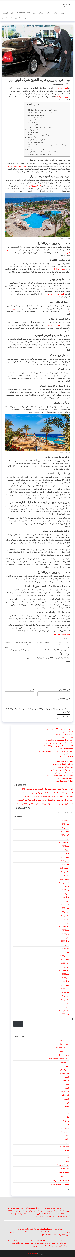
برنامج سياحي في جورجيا (64, 778)
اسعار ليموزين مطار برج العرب (53, 294)
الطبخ (67, 1088)
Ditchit (44, 1032)
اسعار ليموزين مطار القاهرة (18, 166)
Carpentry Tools (63, 1040)
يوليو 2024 (65, 886)
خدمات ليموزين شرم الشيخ (35, 115)
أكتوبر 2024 (65, 875)
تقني (10, 18)
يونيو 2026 (65, 820)
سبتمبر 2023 (64, 923)
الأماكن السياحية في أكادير (60, 1181)
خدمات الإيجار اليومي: (36, 120)
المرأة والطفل (64, 1095)
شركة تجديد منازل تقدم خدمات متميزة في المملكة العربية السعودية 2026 (47, 789)
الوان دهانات (64, 1102)
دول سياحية (65, 1132)
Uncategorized (23, 13)
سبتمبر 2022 (64, 966)
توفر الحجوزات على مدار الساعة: (40, 135)
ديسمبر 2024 (64, 868)
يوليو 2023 (65, 930)
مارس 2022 (65, 985)
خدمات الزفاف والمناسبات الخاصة (40, 154)
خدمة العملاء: (34, 132)
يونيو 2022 (65, 977)
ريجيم (24, 18)
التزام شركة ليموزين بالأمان (38, 140)
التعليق (67, 661)
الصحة (67, 1084)
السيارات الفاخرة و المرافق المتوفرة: (41, 127)
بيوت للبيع (15, 1240)
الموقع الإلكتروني (64, 698)
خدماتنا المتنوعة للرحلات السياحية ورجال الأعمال (45, 152)
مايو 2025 (65, 850)
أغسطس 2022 (63, 970)
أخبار (67, 1066)
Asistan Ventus (50, 1232)
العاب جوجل (65, 1091)
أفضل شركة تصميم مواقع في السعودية (59, 740)
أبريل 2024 (65, 897)
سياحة (48, 13)
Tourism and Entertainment (59, 1059)
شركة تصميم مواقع (33, 1208)
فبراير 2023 (65, 948)
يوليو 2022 (65, 974)
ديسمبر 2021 (64, 996)
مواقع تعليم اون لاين (66, 748)
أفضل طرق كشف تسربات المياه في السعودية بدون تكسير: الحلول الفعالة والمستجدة (43, 796)
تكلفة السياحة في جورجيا (43, 1229)
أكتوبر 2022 (65, 963)
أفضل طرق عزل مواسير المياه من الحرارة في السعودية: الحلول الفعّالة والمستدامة (44, 803)
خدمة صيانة (65, 1128)
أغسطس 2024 (63, 882)
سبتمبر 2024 (64, 879)
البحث (71, 1019)
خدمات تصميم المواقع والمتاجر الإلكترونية (58, 745)
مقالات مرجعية (64, 1176)
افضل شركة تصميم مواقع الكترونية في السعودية (56, 751)
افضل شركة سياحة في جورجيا (46, 1213)
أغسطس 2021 (63, 1010)
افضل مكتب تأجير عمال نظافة (54, 1246)
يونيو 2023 (65, 934)
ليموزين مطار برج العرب (27, 644)
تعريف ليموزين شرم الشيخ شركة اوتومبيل (43, 112)
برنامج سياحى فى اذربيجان (63, 734)
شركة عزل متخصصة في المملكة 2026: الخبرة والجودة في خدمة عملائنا (48, 792)
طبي (12, 13)
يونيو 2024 (65, 890)
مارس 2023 (65, 945)
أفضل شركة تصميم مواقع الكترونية (60, 772)
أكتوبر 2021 (65, 1003)
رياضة (62, 13)
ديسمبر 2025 (64, 828)
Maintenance (64, 1055)
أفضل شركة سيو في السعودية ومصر (60, 775)
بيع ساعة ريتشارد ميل (43, 1216)
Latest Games (64, 1051)
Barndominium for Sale (63, 1032)
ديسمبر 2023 (64, 912)
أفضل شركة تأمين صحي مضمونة (61, 770)
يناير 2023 (65, 952)
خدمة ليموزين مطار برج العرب (28, 642)
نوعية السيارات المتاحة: (37, 125)
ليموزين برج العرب (34, 185)
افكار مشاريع (64, 1073)
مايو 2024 (65, 893)
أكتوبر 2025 (65, 835)
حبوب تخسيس (68, 754)
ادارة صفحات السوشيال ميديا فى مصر (59, 743)
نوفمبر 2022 (64, 959)
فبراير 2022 (65, 988)
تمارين (4, 18)
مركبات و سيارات (63, 1165)
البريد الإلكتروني (64, 689)
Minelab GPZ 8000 (37, 1232)
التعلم (67, 1077)
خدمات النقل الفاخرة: (36, 117)
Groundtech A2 (21, 1232)
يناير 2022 (65, 992)
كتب (67, 1161)
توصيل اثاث (65, 1121)
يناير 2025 (65, 864)
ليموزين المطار (16, 642)
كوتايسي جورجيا (36, 1246)
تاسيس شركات (18, 1211)
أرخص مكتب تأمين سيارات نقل (62, 761)
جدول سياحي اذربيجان (65, 767)
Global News (64, 1044)
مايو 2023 (65, 937)
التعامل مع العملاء (32, 130)
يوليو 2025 (65, 846)
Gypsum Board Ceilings (60, 1048)
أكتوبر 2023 (65, 919)
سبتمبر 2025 (64, 839)
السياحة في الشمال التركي (59, 1184)
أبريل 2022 (65, 981)
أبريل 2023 (65, 941)
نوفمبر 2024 (64, 871)
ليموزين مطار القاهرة (62, 96)
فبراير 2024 (65, 904)
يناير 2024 (65, 908)
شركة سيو (58, 1229)
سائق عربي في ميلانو (47, 1243)
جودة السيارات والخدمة (37, 142)
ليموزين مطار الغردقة (57, 269)
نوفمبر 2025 (64, 831)
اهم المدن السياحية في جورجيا (62, 764)
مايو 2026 (65, 824)
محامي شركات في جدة (26, 1213)
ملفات (66, 3)
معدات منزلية (64, 1168)
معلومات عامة (64, 1172)
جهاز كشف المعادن (28, 1240)
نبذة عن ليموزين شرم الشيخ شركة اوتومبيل (44, 110)
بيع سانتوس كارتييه (58, 1216)
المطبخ (17, 18)
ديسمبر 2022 (64, 956)
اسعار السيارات (63, 638)
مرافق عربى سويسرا (31, 1243)
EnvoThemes (32, 1254)
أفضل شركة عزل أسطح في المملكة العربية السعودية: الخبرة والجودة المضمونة (45, 800)
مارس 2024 (65, 901)
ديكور (55, 13)
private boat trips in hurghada (53, 1235)
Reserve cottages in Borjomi (52, 1208)
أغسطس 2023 (63, 926)
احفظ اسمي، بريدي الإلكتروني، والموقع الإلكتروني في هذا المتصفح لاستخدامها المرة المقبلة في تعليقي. (38, 710)
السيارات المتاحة (32, 122)
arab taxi (60, 1232)
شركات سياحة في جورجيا (55, 1211)
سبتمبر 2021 (64, 1007)
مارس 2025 (65, 857)
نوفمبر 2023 (64, 915)
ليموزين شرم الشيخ (61, 88)
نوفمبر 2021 (64, 999)
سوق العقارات (64, 1146)
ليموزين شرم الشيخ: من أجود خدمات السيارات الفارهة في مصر (49, 144)
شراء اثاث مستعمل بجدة (64, 756)
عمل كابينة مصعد (67, 737)
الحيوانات (66, 1080)
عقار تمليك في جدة (66, 731)
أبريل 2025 (65, 853)
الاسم (31, 689)
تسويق (66, 1106)
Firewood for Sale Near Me (24, 1032)
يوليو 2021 (65, 1014)
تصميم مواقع (64, 1110)
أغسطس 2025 (63, 842)
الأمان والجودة (31, 137)
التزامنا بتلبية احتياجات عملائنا (39, 147)
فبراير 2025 (65, 861)
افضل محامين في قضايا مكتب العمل (60, 729)
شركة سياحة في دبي (44, 1240)
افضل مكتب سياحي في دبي (35, 1211)
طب (67, 1154)
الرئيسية (5, 13)
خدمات (41, 13)
